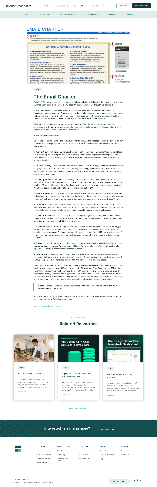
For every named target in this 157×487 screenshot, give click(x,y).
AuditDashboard (76, 110)
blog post (74, 268)
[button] (48, 6)
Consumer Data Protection (62, 460)
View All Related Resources (46, 306)
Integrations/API (41, 462)
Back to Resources (77, 408)
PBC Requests (41, 451)
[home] (18, 5)
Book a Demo (105, 429)
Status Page (61, 455)
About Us (103, 451)
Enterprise (61, 6)
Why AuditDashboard (107, 455)
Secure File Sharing (43, 459)
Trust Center (61, 451)
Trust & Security (97, 6)
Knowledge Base (84, 459)
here (62, 276)
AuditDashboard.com (62, 299)
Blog (101, 459)
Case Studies (83, 455)
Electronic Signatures (43, 455)
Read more (22, 391)
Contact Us (123, 5)
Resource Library (84, 451)
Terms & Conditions (21, 479)
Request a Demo (141, 5)
